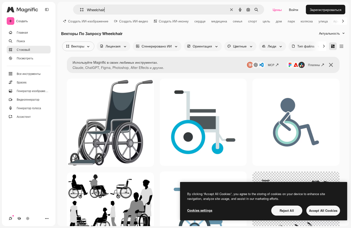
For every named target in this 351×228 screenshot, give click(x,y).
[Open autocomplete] (79, 9)
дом (279, 21)
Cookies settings (199, 210)
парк (291, 21)
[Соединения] (10, 218)
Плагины (314, 65)
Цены (277, 9)
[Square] (341, 46)
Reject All (287, 210)
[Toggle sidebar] (47, 9)
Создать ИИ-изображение (88, 21)
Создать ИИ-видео (133, 21)
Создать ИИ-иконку (174, 21)
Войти (293, 9)
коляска (307, 21)
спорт (252, 21)
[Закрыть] (331, 65)
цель (266, 21)
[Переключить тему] (28, 218)
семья (237, 21)
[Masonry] (333, 46)
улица (323, 21)
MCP (271, 65)
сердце (200, 21)
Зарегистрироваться (325, 9)
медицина (219, 21)
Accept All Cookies (323, 210)
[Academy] (19, 218)
